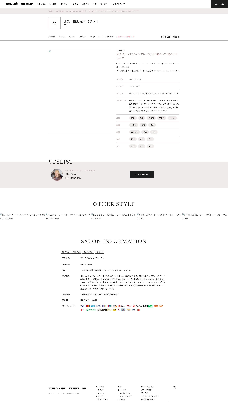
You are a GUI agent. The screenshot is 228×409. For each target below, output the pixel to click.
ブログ (92, 36)
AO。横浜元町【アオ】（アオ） (76, 11)
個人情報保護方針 (148, 399)
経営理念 (144, 393)
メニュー (72, 36)
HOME (51, 11)
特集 (94, 4)
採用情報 (103, 4)
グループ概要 (146, 390)
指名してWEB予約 (142, 174)
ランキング (64, 4)
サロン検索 (41, 4)
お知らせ (85, 4)
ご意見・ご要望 (102, 399)
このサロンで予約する (125, 36)
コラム (75, 4)
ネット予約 (219, 4)
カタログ (53, 4)
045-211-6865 (170, 36)
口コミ (100, 36)
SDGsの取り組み (147, 386)
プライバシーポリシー (150, 396)
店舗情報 (52, 36)
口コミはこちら (124, 393)
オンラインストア (118, 4)
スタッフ (83, 36)
